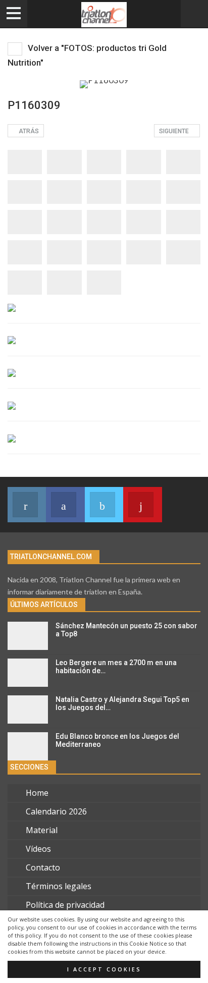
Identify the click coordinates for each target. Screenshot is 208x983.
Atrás (28, 131)
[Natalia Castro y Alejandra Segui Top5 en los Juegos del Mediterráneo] (28, 709)
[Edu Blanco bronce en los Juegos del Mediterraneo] (28, 746)
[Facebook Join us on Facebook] (65, 504)
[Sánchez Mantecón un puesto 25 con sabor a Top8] (28, 636)
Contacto (43, 867)
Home (37, 792)
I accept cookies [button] (104, 969)
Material (42, 830)
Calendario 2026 (56, 811)
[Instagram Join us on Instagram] (27, 504)
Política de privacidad (65, 904)
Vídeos (38, 848)
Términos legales (58, 886)
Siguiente (174, 131)
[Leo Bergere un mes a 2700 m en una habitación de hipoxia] (28, 673)
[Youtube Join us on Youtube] (142, 504)
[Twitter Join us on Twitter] (104, 504)
